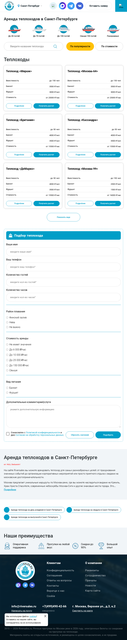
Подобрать (108, 435)
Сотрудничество (95, 575)
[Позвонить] (53, 5)
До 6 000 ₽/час (17, 349)
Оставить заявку (98, 5)
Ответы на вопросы (59, 580)
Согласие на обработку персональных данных (40, 435)
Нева (12, 322)
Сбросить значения (80, 435)
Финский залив (18, 317)
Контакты (53, 585)
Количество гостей (17, 274)
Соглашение (54, 575)
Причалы (90, 580)
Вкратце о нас (55, 590)
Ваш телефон (13, 259)
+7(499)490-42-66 (54, 606)
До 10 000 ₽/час (18, 354)
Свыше (13, 370)
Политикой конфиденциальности (43, 432)
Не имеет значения (20, 344)
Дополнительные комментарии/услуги (28, 402)
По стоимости (109, 46)
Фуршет (13, 392)
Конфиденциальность (60, 570)
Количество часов (16, 289)
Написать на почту (21, 610)
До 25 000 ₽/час (18, 360)
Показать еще (63, 217)
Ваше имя (12, 244)
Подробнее (19, 106)
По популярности (80, 46)
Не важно (14, 327)
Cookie (51, 596)
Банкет (13, 387)
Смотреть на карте (82, 610)
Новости (90, 585)
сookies (32, 616)
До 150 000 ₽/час (19, 365)
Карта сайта (92, 590)
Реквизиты (92, 570)
